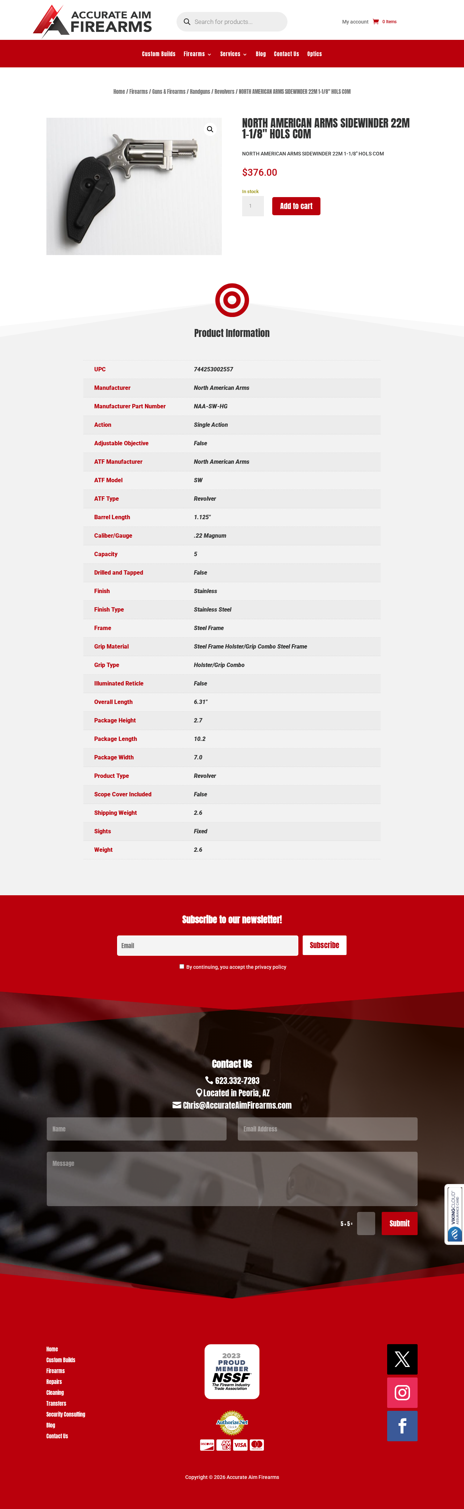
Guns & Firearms (169, 92)
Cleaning (55, 1394)
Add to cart (296, 206)
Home (119, 92)
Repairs (54, 1383)
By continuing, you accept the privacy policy (236, 967)
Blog (261, 55)
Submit (400, 1223)
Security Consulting (65, 1415)
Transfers (56, 1404)
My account (355, 22)
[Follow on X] (402, 1359)
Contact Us (286, 55)
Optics (314, 55)
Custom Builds (159, 55)
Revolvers (225, 92)
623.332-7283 (237, 1081)
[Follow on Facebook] (402, 1426)
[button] (210, 129)
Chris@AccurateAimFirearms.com (237, 1105)
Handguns (200, 92)
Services (230, 55)
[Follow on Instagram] (402, 1392)
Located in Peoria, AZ (236, 1093)
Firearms (194, 55)
